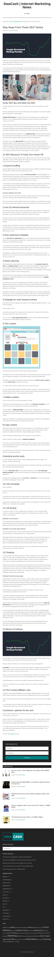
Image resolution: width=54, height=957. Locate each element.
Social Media (5, 910)
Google (17, 733)
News (4, 904)
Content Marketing (7, 879)
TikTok (4, 941)
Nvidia (23, 936)
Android (8, 927)
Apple (12, 927)
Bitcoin (30, 927)
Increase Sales (21, 933)
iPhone (40, 933)
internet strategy (33, 933)
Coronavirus (13, 930)
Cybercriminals (30, 930)
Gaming (14, 933)
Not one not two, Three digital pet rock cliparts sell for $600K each (17, 857)
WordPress (5, 919)
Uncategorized (6, 916)
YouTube (17, 941)
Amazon (5, 927)
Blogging (5, 876)
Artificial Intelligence (22, 927)
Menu (28, 13)
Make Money (5, 936)
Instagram (26, 933)
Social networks (39, 939)
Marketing (5, 901)
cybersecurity (38, 930)
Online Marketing (28, 936)
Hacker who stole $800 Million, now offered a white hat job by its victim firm (19, 860)
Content (41, 927)
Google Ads (5, 897)
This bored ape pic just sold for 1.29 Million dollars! (27, 817)
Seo (3, 907)
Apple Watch (17, 927)
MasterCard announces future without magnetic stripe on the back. (17, 863)
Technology (5, 913)
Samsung (33, 936)
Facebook (9, 933)
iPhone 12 (44, 933)
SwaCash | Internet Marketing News (27, 5)
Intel (29, 933)
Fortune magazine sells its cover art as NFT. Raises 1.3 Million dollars (18, 866)
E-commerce (5, 891)
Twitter (7, 941)
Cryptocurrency (6, 882)
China (38, 927)
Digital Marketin (6, 885)
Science (38, 936)
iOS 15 (37, 933)
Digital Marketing (12, 733)
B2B (27, 927)
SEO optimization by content (20, 939)
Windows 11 (12, 941)
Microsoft (19, 936)
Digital (44, 930)
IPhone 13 (48, 933)
